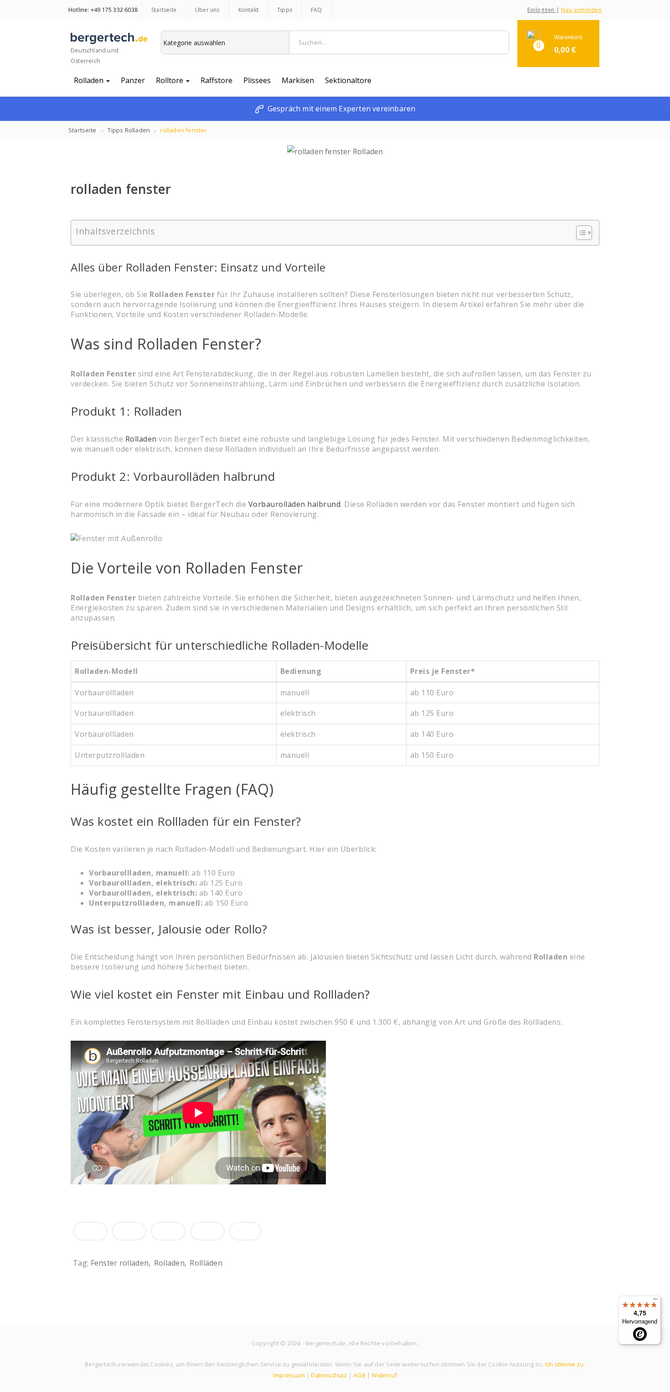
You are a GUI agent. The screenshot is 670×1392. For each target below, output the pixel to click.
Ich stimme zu (564, 1364)
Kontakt (248, 10)
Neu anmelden (581, 10)
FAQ (316, 10)
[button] (558, 43)
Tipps (284, 10)
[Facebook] (90, 1231)
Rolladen (89, 80)
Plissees (257, 80)
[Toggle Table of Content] (579, 232)
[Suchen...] (499, 42)
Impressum (289, 1375)
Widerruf (384, 1375)
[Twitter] (129, 1231)
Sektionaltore (348, 80)
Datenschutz (329, 1375)
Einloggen (541, 10)
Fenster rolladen (120, 1263)
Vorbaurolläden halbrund (294, 504)
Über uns (207, 10)
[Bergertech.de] (109, 41)
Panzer (133, 80)
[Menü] (655, 1301)
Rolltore (170, 80)
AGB (359, 1375)
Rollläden (206, 1263)
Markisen (298, 80)
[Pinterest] (245, 1231)
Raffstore (216, 80)
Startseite (163, 10)
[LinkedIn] (168, 1231)
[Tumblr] (207, 1231)
